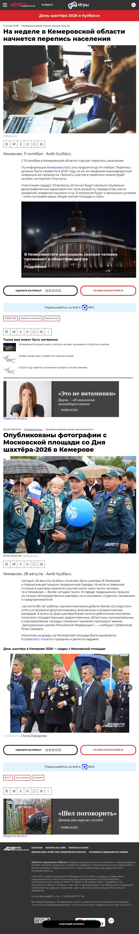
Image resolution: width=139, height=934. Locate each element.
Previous (10, 687)
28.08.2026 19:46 (12, 429)
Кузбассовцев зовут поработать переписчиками (46, 356)
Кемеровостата (58, 167)
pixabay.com (10, 135)
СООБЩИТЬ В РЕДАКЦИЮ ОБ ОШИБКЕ (108, 852)
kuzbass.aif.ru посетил (37, 639)
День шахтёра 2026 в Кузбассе (69, 15)
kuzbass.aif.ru (30, 555)
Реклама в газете (79, 848)
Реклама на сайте (55, 848)
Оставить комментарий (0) (108, 290)
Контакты (37, 848)
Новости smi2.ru (15, 418)
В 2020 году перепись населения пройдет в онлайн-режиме (53, 367)
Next (129, 687)
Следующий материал (71, 924)
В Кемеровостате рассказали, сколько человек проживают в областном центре (70, 256)
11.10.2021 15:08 (11, 25)
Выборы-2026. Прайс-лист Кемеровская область (58, 852)
